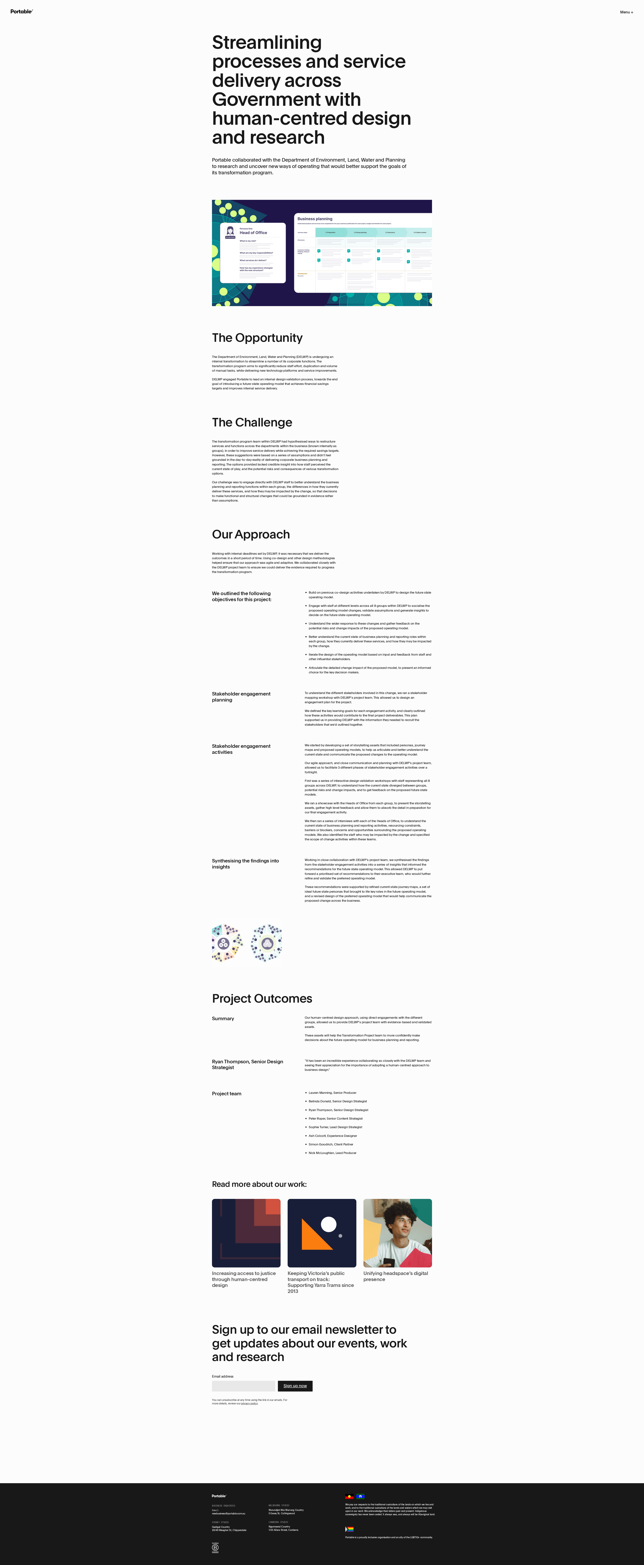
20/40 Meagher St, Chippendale (229, 1530)
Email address (222, 1376)
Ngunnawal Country (279, 1526)
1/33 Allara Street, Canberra (283, 1529)
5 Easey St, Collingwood (282, 1513)
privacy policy (249, 1403)
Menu (625, 12)
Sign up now (295, 1385)
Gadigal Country (221, 1526)
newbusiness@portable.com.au (228, 1513)
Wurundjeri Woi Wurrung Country (286, 1510)
